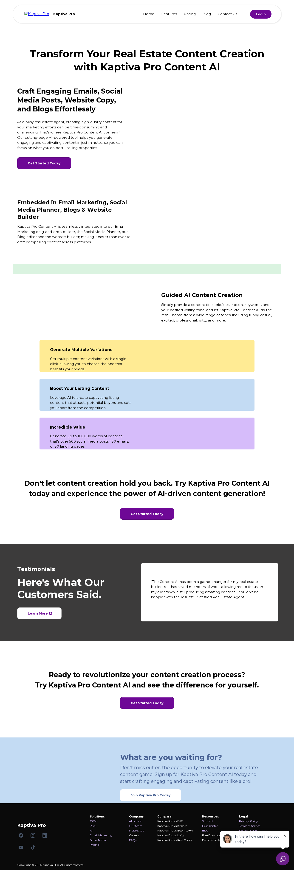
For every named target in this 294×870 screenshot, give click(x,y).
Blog (207, 14)
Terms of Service (249, 826)
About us (135, 821)
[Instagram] (33, 835)
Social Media (98, 840)
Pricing (190, 14)
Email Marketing (101, 835)
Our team (135, 826)
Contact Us (227, 14)
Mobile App (136, 830)
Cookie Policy (248, 830)
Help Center (210, 826)
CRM (93, 821)
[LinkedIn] (45, 835)
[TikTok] (33, 847)
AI (91, 830)
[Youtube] (21, 847)
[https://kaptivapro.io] (36, 13)
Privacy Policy (248, 821)
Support (207, 821)
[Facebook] (21, 835)
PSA (93, 826)
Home (148, 14)
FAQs (132, 840)
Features (169, 14)
